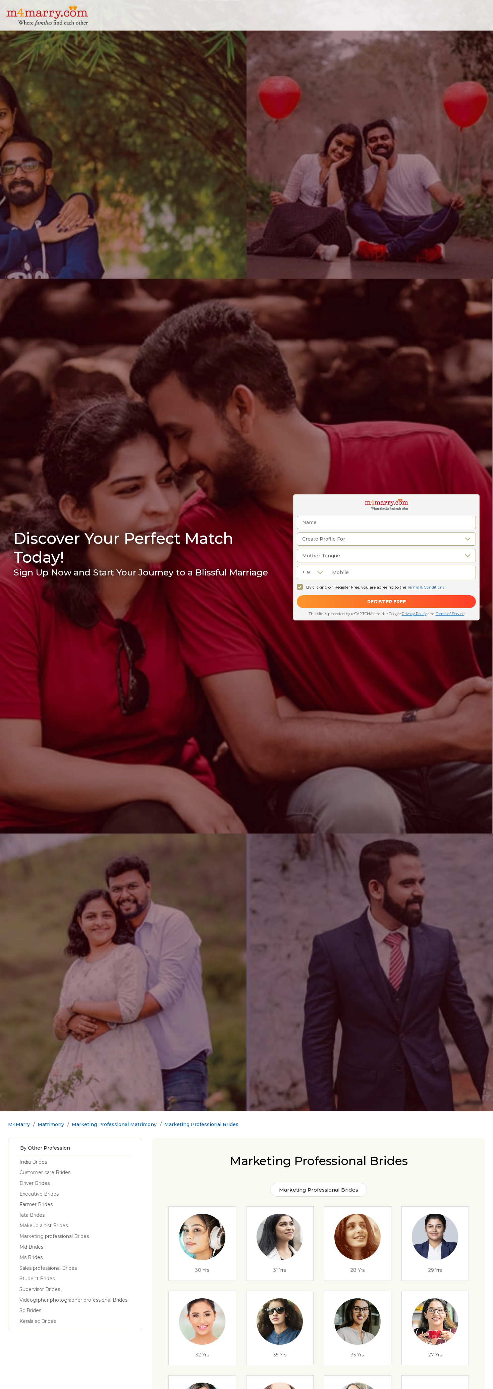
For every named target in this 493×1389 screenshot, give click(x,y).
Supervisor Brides (39, 1289)
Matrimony (51, 1124)
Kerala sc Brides (37, 1321)
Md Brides (31, 1247)
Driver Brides (34, 1183)
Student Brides (37, 1279)
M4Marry (19, 1124)
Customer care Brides (44, 1172)
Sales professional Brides (48, 1268)
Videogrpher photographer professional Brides (73, 1300)
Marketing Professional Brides (201, 1124)
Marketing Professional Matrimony (114, 1124)
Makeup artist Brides (43, 1225)
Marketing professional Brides (54, 1236)
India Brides (33, 1162)
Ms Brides (31, 1257)
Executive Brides (39, 1194)
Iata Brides (32, 1215)
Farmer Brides (36, 1204)
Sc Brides (30, 1310)
